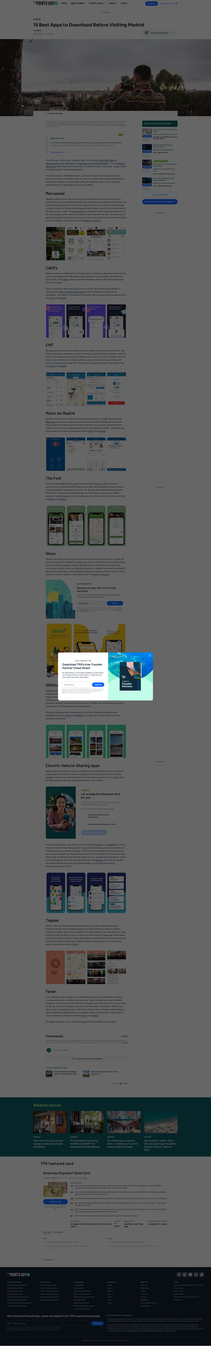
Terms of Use (73, 691)
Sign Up (98, 685)
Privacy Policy (66, 693)
